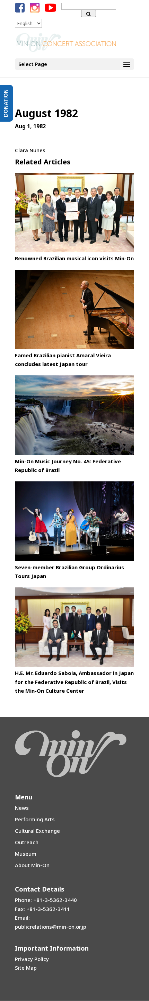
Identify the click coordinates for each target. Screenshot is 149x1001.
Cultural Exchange (37, 830)
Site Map (26, 967)
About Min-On (32, 865)
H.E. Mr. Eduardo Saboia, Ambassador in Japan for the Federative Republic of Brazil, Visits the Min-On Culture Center (74, 681)
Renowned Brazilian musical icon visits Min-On (74, 258)
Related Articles (42, 161)
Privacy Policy (32, 958)
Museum (25, 853)
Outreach (26, 842)
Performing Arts (35, 819)
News (22, 807)
